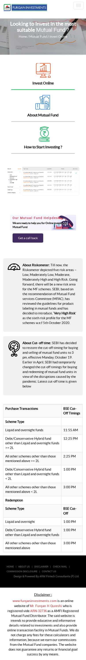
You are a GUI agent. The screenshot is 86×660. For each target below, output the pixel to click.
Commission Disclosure (22, 571)
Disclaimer (41, 566)
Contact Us (49, 571)
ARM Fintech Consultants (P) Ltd (59, 576)
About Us (24, 566)
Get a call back (28, 238)
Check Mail (60, 566)
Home (23, 36)
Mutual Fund (38, 36)
